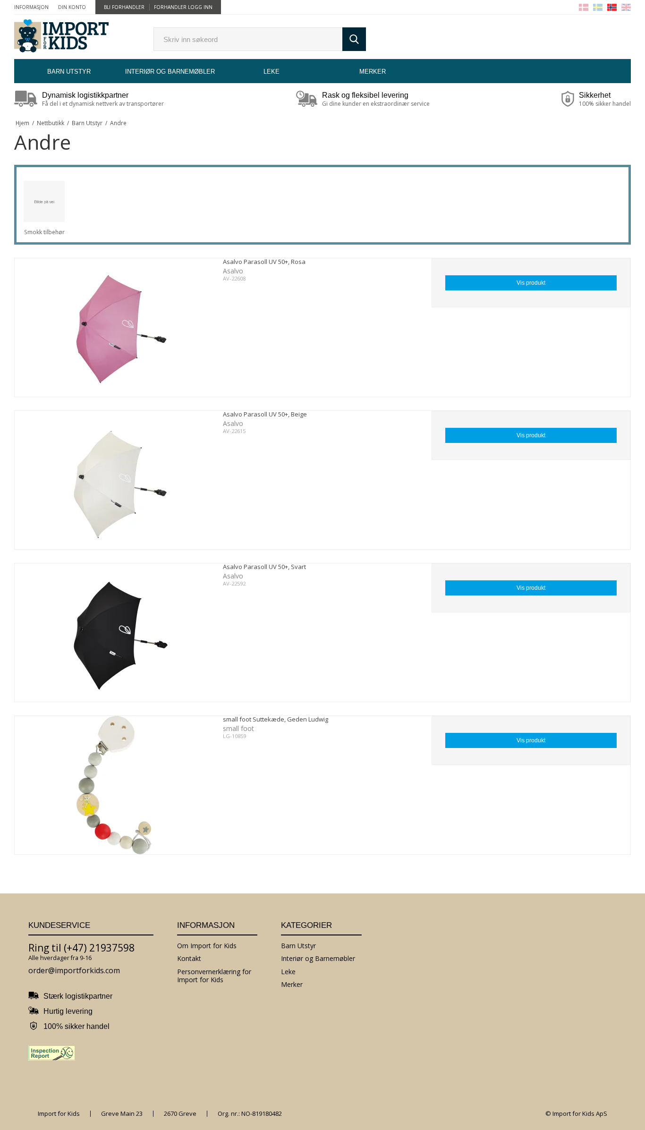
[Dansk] (583, 7)
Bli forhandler (124, 7)
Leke (271, 71)
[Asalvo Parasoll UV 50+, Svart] (114, 632)
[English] (626, 7)
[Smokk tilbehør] (44, 201)
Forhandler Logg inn (183, 7)
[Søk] (354, 39)
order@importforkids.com (74, 970)
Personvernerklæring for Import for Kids (214, 976)
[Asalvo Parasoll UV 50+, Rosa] (114, 327)
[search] (247, 39)
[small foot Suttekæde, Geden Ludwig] (114, 785)
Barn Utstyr (69, 71)
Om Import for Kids (207, 945)
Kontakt (189, 958)
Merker (372, 71)
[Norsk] (612, 7)
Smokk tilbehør (44, 232)
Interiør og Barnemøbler (170, 71)
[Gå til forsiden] (61, 37)
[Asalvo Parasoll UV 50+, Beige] (114, 480)
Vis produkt (531, 283)
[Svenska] (598, 7)
